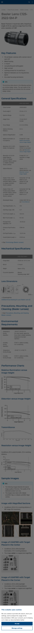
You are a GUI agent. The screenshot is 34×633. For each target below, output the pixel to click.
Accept (17, 623)
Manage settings (17, 628)
